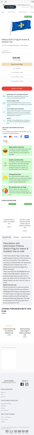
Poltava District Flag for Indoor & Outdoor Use (9, 365)
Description (6, 237)
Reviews (16, 237)
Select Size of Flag (16, 64)
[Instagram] (5, 1)
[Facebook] (2, 1)
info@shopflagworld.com (9, 382)
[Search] (31, 7)
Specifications (26, 237)
